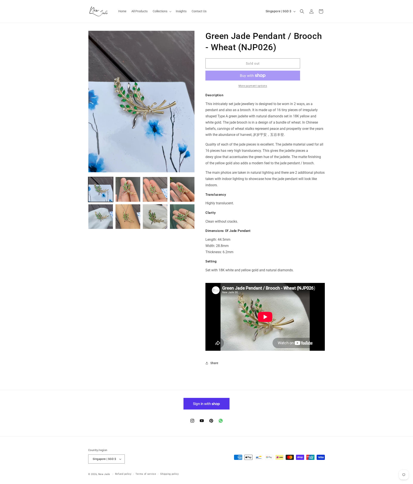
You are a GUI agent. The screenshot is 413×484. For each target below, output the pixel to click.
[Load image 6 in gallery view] (127, 216)
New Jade (104, 474)
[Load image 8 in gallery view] (182, 216)
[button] (161, 11)
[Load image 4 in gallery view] (182, 189)
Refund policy (123, 474)
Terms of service (146, 474)
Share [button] (214, 363)
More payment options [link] (253, 85)
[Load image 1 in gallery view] (100, 189)
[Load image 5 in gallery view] (100, 216)
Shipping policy (169, 474)
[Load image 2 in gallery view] (127, 189)
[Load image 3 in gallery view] (155, 189)
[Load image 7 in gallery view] (155, 216)
